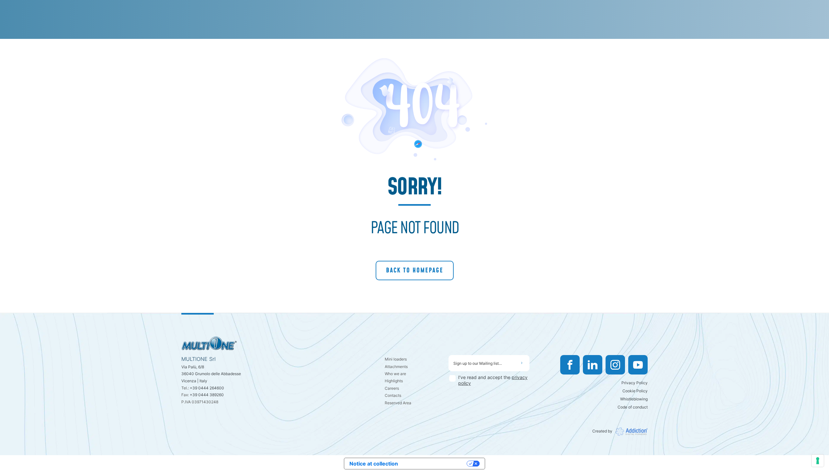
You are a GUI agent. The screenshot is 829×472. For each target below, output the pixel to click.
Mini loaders (396, 359)
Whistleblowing (634, 399)
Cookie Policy (635, 390)
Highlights (394, 380)
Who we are (395, 373)
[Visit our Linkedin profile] (592, 364)
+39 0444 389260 (207, 394)
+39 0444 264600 (207, 388)
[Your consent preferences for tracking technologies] (818, 461)
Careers (392, 388)
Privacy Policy (634, 382)
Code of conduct (633, 407)
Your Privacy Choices (435, 463)
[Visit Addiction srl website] (630, 432)
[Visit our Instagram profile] (615, 364)
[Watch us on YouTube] (638, 364)
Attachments (396, 366)
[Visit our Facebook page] (570, 364)
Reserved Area (398, 402)
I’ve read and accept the (493, 380)
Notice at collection (373, 463)
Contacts (393, 395)
